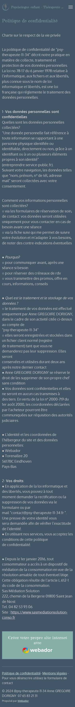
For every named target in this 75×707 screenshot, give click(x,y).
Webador (23, 700)
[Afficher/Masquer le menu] (70, 7)
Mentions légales (54, 673)
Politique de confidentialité (21, 673)
